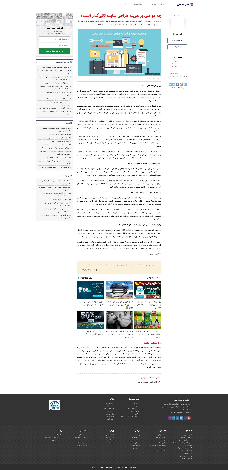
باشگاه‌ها (111, 443)
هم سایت (177, 34)
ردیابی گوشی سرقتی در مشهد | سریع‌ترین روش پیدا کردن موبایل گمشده (54, 216)
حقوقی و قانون (161, 443)
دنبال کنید (176, 47)
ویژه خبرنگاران (110, 414)
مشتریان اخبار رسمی (133, 408)
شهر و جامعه (162, 440)
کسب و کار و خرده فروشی (184, 448)
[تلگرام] (173, 418)
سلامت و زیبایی (83, 435)
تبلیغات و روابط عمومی (159, 450)
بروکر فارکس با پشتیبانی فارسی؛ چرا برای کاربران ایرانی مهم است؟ (55, 182)
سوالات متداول (134, 411)
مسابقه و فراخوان (57, 440)
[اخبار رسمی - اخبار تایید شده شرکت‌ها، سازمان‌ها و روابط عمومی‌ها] (185, 4)
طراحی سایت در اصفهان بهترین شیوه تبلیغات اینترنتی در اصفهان (56, 129)
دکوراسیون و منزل (82, 445)
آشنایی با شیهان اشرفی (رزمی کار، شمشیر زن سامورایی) (57, 103)
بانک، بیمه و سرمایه (186, 456)
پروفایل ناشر (96, 270)
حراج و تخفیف (58, 435)
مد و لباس (85, 440)
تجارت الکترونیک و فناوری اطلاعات (149, 382)
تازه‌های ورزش (110, 435)
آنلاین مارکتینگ (109, 406)
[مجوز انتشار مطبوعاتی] (54, 405)
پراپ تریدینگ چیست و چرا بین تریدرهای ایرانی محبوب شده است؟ (56, 194)
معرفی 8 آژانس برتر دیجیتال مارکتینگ (58, 98)
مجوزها (137, 406)
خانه (162, 4)
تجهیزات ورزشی (109, 440)
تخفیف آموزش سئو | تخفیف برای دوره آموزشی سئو (54, 108)
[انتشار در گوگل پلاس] (181, 84)
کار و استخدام (188, 453)
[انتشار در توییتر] (173, 84)
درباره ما (136, 403)
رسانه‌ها (137, 435)
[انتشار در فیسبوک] (177, 84)
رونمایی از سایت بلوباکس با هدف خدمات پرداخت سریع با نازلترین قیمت (55, 152)
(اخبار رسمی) (137, 21)
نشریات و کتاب (135, 437)
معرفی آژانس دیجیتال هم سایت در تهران (57, 83)
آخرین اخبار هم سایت (64, 62)
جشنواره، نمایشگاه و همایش (53, 437)
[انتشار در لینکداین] (185, 84)
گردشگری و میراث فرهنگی (158, 445)
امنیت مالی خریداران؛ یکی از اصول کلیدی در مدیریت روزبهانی (53, 72)
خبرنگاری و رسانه (109, 408)
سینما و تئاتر (136, 440)
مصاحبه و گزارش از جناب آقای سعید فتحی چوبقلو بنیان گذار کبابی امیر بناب (54, 87)
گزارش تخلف (84, 270)
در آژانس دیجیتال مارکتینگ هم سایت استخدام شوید (55, 113)
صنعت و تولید (188, 445)
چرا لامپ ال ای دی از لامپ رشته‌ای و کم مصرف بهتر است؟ (54, 162)
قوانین (137, 414)
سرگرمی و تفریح (83, 443)
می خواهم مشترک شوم (54, 51)
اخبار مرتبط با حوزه (65, 176)
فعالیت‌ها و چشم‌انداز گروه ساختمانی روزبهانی (55, 67)
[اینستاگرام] (170, 418)
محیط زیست (162, 448)
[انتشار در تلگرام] (170, 84)
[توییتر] (181, 418)
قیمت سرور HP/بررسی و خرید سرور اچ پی (57, 144)
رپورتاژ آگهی (110, 419)
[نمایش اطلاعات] (177, 66)
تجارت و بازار (188, 435)
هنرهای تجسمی (135, 445)
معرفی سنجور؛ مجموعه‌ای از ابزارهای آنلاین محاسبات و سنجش (57, 204)
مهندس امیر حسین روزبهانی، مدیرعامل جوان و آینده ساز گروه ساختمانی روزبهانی (53, 78)
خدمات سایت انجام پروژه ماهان (60, 141)
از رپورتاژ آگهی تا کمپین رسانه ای (129, 416)
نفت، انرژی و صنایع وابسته (184, 440)
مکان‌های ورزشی (109, 437)
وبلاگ (126, 4)
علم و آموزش (162, 435)
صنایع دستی (136, 448)
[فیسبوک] (185, 418)
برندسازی (111, 411)
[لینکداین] (177, 418)
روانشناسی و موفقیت (81, 437)
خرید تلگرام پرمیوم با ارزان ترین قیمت (58, 157)
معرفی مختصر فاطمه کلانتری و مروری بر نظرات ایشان (55, 93)
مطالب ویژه (110, 416)
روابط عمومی (110, 403)
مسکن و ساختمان (186, 458)
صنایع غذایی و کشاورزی (185, 450)
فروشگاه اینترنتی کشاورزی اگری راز (59, 134)
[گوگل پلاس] (189, 418)
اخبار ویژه (68, 123)
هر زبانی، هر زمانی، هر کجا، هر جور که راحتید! (56, 148)
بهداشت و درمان (161, 437)
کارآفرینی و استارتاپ (186, 437)
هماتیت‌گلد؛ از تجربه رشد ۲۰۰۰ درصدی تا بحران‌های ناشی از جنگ (54, 188)
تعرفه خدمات (137, 4)
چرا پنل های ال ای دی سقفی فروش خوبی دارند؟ (55, 167)
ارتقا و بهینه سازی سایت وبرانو (60, 199)
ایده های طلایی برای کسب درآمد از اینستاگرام (56, 138)
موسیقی (137, 443)
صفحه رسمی (176, 40)
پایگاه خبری (152, 4)
